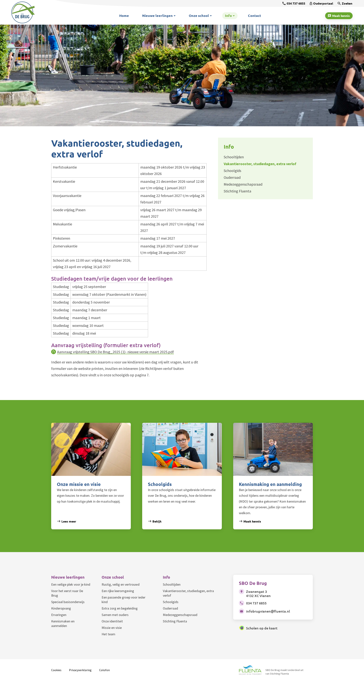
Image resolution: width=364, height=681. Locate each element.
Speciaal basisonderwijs (68, 602)
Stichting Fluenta (175, 621)
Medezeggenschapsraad (180, 615)
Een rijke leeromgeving (118, 591)
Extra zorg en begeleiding (120, 608)
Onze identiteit (112, 621)
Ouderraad (170, 608)
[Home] (33, 12)
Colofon (104, 670)
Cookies (56, 670)
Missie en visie (112, 627)
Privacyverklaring (80, 670)
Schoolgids (170, 602)
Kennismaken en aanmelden (63, 623)
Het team (108, 634)
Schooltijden (171, 584)
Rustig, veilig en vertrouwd (121, 584)
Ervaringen (58, 615)
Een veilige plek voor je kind (70, 584)
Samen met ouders (115, 615)
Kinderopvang (61, 608)
